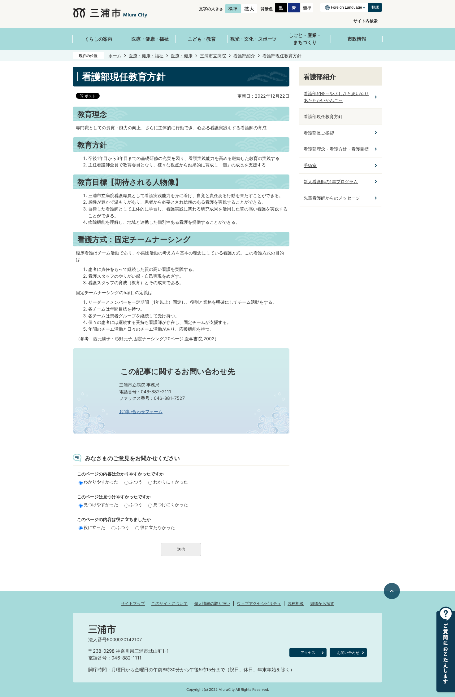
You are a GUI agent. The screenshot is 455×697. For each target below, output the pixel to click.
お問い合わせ (348, 652)
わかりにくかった (170, 481)
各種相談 (296, 603)
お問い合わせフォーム (140, 411)
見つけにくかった (170, 504)
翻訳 (375, 7)
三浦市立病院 (213, 55)
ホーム (114, 55)
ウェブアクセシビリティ (259, 603)
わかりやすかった (101, 481)
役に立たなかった (157, 527)
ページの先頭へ (392, 591)
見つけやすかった (101, 504)
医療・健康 (182, 55)
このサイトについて (169, 603)
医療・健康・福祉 (146, 55)
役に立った (94, 527)
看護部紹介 (244, 55)
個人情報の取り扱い (212, 603)
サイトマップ (133, 603)
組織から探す (322, 603)
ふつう (135, 481)
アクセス (308, 652)
